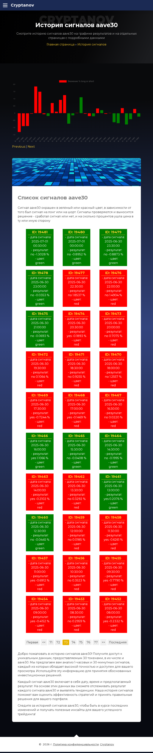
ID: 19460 (40, 517)
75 (81, 642)
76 (88, 642)
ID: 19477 (76, 273)
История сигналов (91, 44)
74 (73, 642)
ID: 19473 (113, 314)
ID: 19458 (113, 517)
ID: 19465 (76, 436)
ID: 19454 (40, 599)
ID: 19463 (40, 477)
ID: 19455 (113, 558)
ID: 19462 (76, 477)
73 (66, 642)
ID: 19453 (77, 599)
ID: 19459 (76, 517)
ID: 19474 (76, 314)
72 (58, 642)
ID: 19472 (40, 354)
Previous (18, 146)
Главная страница (60, 44)
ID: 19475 (40, 314)
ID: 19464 (113, 436)
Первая (32, 642)
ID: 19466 (40, 436)
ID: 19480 (76, 232)
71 (50, 642)
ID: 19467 (113, 395)
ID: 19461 (113, 477)
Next (31, 146)
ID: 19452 (113, 599)
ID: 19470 (113, 354)
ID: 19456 (76, 558)
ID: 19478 (40, 273)
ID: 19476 (113, 273)
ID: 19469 (40, 395)
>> (103, 642)
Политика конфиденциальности (76, 744)
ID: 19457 (40, 558)
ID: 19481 (40, 232)
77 (96, 642)
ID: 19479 (113, 232)
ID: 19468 (76, 395)
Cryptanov (22, 5)
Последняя (118, 642)
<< (44, 642)
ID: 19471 (76, 354)
